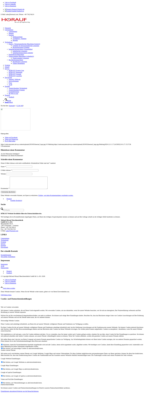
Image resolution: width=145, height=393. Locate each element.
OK (2, 295)
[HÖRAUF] (15, 24)
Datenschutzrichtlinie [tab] (7, 384)
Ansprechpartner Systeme (17, 90)
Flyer (10, 83)
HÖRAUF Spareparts (15, 72)
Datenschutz (4, 268)
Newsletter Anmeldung (8, 257)
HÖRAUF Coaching (15, 76)
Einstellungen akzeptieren (9, 391)
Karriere (11, 35)
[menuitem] (74, 28)
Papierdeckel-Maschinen (16, 54)
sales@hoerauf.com (12, 231)
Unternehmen (13, 31)
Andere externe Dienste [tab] (8, 350)
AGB (10, 84)
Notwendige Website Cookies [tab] (10, 320)
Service (3, 244)
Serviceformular (14, 81)
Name (3, 166)
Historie (11, 33)
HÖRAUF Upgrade (15, 74)
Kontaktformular (14, 92)
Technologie (4, 240)
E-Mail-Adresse (6, 170)
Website (3, 174)
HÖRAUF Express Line (16, 70)
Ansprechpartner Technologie (18, 88)
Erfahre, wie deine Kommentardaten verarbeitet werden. (55, 195)
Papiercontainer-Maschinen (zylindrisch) (21, 56)
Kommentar (5, 188)
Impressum (4, 264)
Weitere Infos (7, 295)
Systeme (3, 242)
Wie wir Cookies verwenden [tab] (10, 307)
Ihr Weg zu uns (13, 93)
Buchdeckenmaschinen (16, 60)
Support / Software (14, 79)
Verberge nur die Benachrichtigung (28, 391)
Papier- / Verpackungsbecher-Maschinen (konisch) (24, 44)
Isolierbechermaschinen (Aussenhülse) (21, 49)
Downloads (4, 247)
